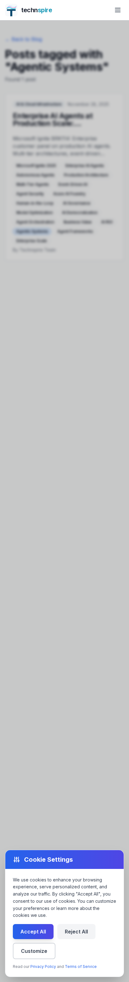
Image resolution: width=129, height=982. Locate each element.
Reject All (76, 931)
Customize (34, 951)
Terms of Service (81, 966)
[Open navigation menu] (117, 10)
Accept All (33, 931)
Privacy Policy (43, 966)
